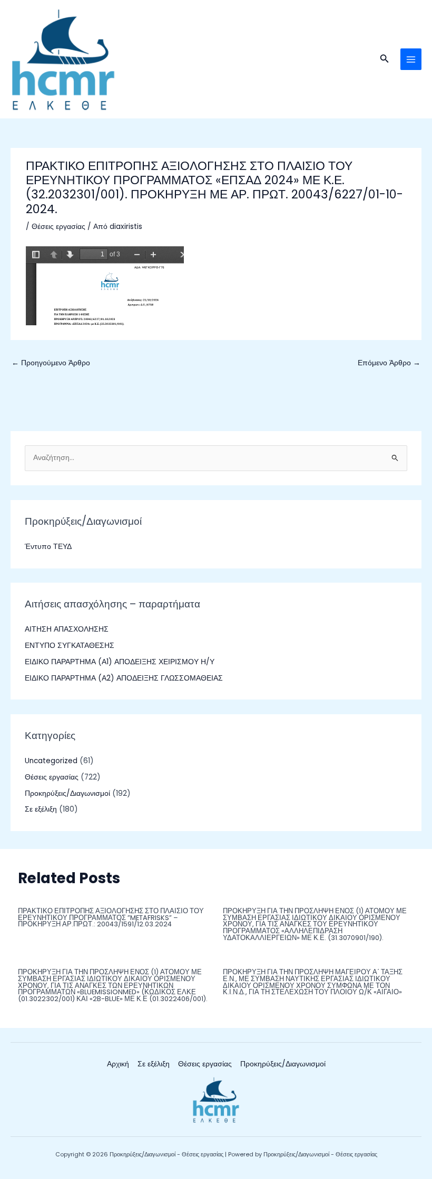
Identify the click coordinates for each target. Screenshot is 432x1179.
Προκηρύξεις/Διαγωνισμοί (67, 793)
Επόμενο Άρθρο (389, 363)
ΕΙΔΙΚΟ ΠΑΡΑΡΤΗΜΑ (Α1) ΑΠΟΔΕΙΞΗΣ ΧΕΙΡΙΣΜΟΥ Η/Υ (119, 662)
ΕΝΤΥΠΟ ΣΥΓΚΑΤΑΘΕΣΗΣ (69, 646)
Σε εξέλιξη (41, 809)
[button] (384, 59)
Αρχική (118, 1064)
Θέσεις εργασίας (58, 227)
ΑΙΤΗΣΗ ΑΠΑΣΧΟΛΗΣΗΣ (67, 629)
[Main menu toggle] (411, 59)
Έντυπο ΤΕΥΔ (48, 547)
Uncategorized (51, 761)
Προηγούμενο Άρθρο (51, 363)
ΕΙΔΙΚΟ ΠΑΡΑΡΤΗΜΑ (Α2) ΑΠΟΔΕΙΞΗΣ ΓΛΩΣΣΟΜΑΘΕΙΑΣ (124, 678)
